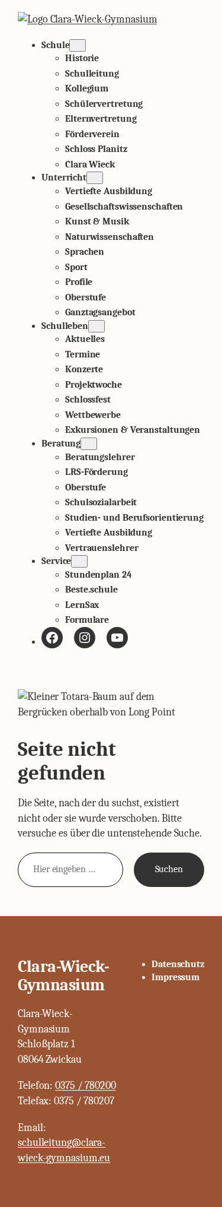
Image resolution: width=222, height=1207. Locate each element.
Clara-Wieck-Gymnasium (63, 976)
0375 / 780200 (85, 1085)
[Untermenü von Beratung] (89, 444)
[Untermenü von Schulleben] (96, 326)
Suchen (169, 869)
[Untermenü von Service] (79, 561)
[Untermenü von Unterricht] (94, 178)
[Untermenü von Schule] (77, 45)
